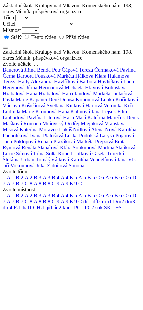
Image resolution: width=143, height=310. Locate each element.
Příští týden (77, 37)
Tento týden (44, 37)
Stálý (16, 37)
